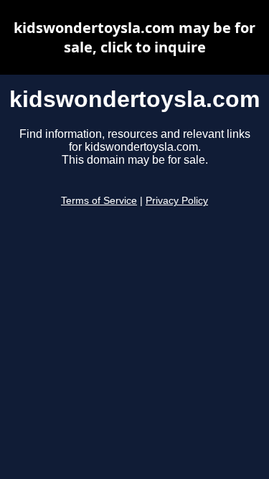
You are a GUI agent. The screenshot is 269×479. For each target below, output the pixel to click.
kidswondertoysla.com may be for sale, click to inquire (134, 37)
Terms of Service (99, 200)
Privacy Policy (177, 200)
